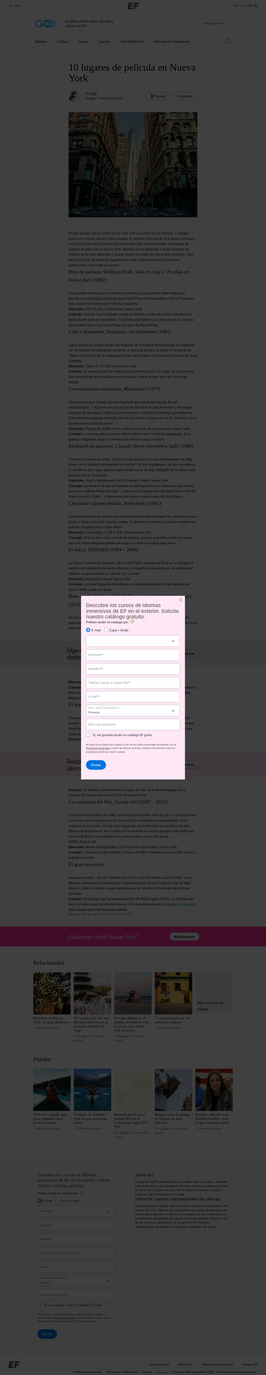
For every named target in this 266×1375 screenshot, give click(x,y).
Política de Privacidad (98, 748)
